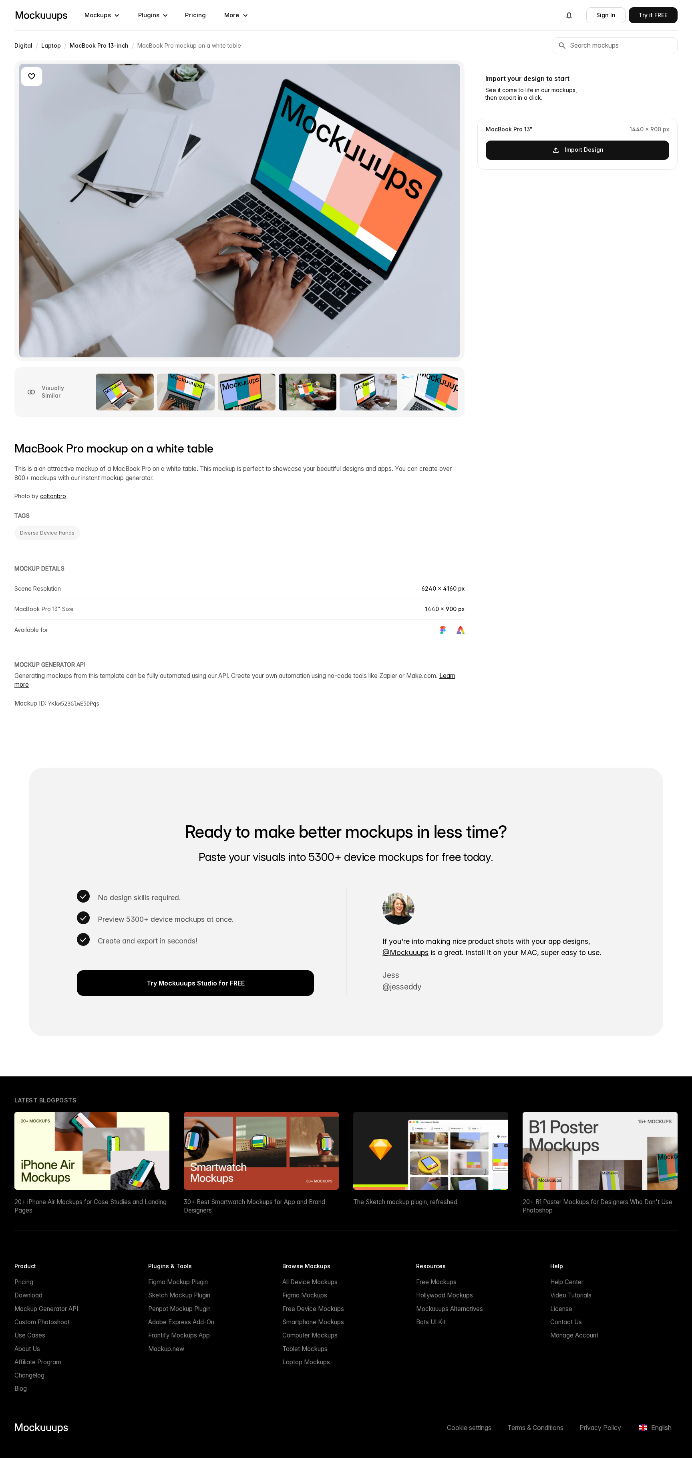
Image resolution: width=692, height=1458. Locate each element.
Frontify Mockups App (179, 1335)
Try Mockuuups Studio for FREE (196, 983)
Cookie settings (469, 1427)
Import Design (584, 149)
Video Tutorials (570, 1295)
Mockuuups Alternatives (449, 1309)
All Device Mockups (310, 1282)
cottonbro (53, 496)
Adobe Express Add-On (181, 1322)
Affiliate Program (37, 1362)
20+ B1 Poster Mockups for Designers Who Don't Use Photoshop (597, 1206)
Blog (20, 1388)
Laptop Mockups (306, 1362)
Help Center (566, 1282)
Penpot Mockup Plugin (179, 1309)
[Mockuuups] (41, 15)
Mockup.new (166, 1349)
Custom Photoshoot (42, 1322)
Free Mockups (436, 1282)
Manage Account (574, 1335)
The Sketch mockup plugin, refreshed (405, 1202)
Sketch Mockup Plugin (179, 1295)
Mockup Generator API (46, 1309)
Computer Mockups (310, 1335)
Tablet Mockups (305, 1349)
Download (28, 1295)
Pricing (195, 15)
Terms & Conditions (535, 1427)
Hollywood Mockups (444, 1295)
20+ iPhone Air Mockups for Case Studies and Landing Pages (90, 1206)
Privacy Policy (600, 1427)
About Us (27, 1349)
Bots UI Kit (431, 1322)
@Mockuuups (405, 952)
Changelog (29, 1375)
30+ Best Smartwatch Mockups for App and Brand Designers (254, 1206)
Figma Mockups (304, 1295)
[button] (102, 15)
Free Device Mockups (313, 1309)
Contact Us (566, 1322)
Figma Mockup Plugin (178, 1282)
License (561, 1309)
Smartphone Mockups (313, 1322)
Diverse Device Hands (47, 532)
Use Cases (29, 1335)
